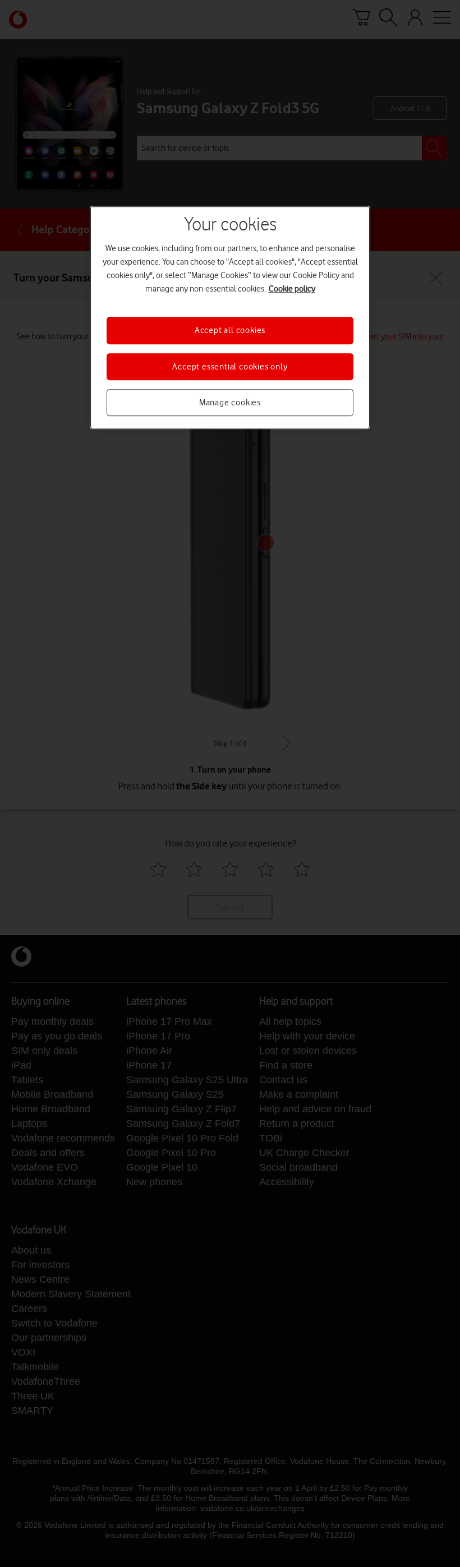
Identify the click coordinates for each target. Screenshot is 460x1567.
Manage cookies (230, 402)
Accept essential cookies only (229, 367)
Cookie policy (292, 289)
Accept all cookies (230, 330)
